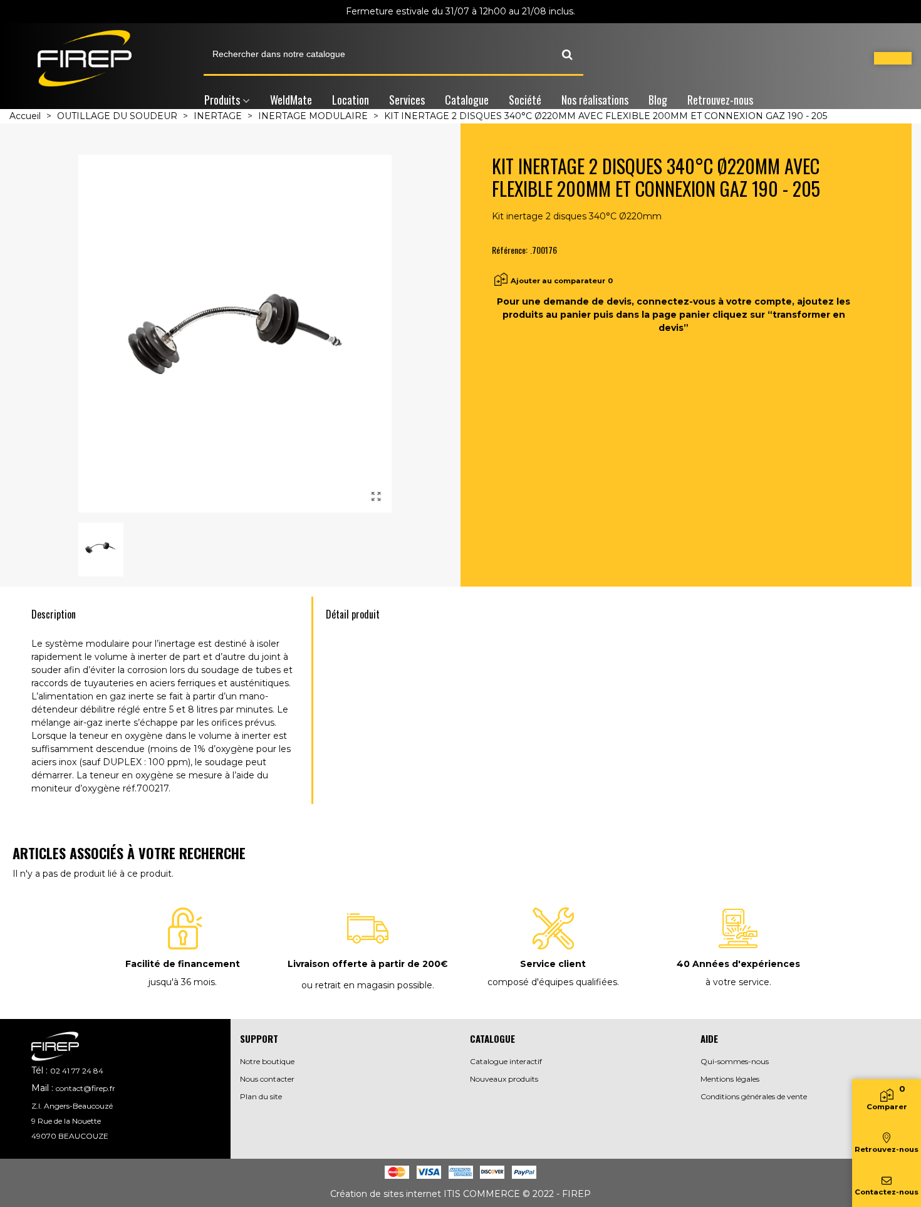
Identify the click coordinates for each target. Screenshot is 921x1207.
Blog (657, 99)
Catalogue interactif (506, 1061)
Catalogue (467, 99)
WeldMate (291, 99)
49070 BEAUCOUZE (69, 1136)
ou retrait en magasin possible (366, 985)
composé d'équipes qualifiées (552, 982)
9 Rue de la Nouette (66, 1121)
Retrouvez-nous (720, 99)
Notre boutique (267, 1061)
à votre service (737, 982)
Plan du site (261, 1096)
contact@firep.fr (85, 1088)
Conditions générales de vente (753, 1096)
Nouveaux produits (504, 1079)
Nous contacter (267, 1079)
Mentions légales (729, 1079)
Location (350, 99)
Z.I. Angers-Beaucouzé (72, 1105)
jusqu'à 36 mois (181, 982)
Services (407, 99)
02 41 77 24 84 (76, 1070)
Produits (222, 99)
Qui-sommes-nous (734, 1061)
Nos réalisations (594, 99)
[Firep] (84, 58)
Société (525, 99)
